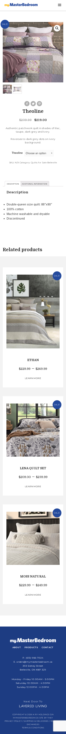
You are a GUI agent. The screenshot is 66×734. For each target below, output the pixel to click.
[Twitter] (33, 103)
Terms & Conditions (33, 727)
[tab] (13, 183)
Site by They (46, 718)
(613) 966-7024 (34, 657)
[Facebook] (27, 103)
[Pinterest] (39, 103)
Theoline (17, 153)
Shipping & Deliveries (36, 721)
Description (13, 184)
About (16, 647)
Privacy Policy (13, 721)
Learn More (33, 378)
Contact (48, 647)
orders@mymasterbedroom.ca (34, 661)
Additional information (34, 184)
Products (31, 647)
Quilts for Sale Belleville (44, 162)
